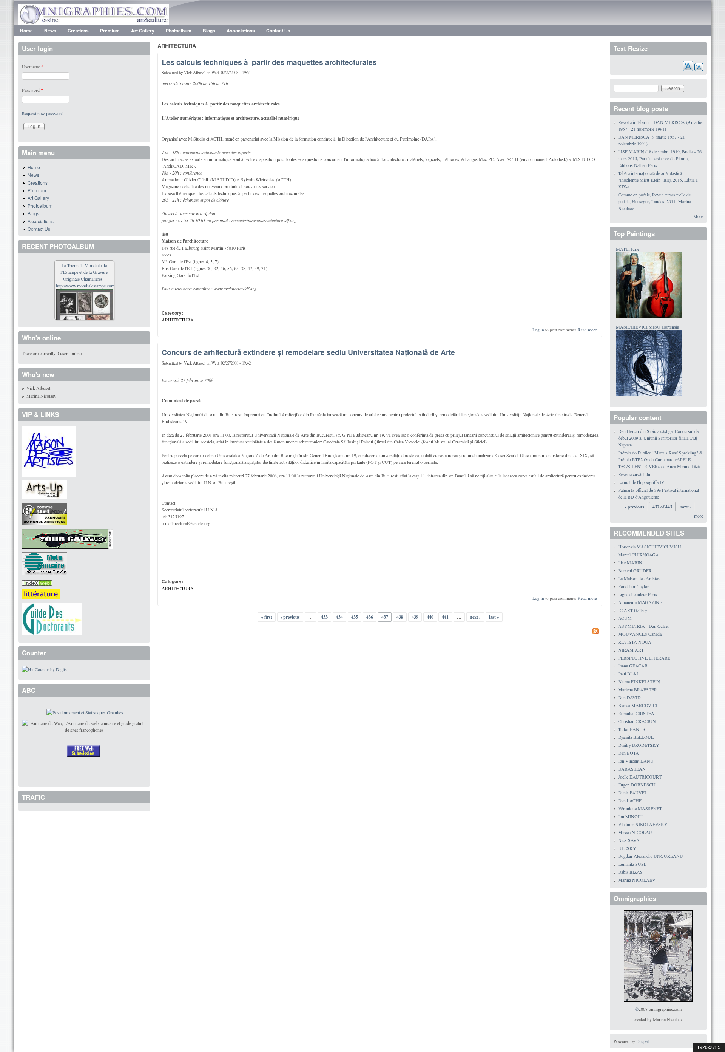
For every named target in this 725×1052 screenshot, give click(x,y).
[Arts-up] (44, 489)
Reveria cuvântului (634, 474)
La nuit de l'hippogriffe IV (641, 482)
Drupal (642, 1041)
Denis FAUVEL (632, 792)
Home (26, 30)
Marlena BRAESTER (637, 689)
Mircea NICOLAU (635, 832)
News (50, 30)
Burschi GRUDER (635, 570)
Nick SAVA (629, 840)
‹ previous (290, 617)
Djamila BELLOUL (636, 737)
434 (339, 617)
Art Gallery (142, 30)
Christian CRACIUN (637, 721)
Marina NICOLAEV (637, 880)
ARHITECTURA (178, 320)
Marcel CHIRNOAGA (638, 554)
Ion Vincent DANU (636, 761)
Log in (538, 329)
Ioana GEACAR (633, 666)
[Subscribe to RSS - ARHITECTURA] (380, 632)
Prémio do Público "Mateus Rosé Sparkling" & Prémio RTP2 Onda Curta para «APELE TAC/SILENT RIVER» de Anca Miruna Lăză (660, 459)
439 (415, 617)
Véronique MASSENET (640, 808)
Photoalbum (178, 30)
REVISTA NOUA (634, 642)
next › (475, 617)
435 (354, 617)
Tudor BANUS (631, 729)
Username (32, 66)
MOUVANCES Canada (640, 634)
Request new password (42, 113)
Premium (110, 30)
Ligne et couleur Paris (637, 594)
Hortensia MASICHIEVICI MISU (649, 547)
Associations (241, 30)
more (698, 516)
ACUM (625, 618)
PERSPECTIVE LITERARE (644, 658)
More (698, 216)
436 (369, 617)
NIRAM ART (631, 650)
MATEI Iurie (627, 249)
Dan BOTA (628, 753)
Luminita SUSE (632, 864)
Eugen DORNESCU (637, 785)
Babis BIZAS (630, 872)
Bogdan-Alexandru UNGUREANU (650, 856)
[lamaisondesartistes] (49, 451)
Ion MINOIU (630, 816)
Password (32, 90)
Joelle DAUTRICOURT (640, 777)
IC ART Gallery (632, 610)
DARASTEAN (632, 769)
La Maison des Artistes (639, 578)
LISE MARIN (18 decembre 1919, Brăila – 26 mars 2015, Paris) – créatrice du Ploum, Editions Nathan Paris (660, 158)
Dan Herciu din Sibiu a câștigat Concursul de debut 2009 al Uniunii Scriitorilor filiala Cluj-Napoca (658, 438)
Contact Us (278, 30)
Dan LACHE (630, 800)
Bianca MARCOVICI (637, 705)
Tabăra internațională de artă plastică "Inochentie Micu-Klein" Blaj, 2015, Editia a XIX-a (657, 180)
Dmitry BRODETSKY (638, 745)
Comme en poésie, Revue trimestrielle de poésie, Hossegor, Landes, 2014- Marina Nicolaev (654, 201)
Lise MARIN (630, 562)
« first (266, 617)
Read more (587, 329)
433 (324, 617)
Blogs (209, 30)
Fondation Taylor (633, 586)
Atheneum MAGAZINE (640, 602)
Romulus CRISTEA (636, 713)
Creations (78, 30)
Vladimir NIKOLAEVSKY (643, 824)
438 (399, 617)
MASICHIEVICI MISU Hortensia (647, 327)
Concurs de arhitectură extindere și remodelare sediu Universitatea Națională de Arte (308, 352)
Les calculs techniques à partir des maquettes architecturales (269, 62)
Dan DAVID (629, 697)
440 (430, 617)
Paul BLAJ (628, 673)
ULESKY (627, 848)
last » (494, 617)
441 (445, 617)
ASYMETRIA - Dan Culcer (643, 626)
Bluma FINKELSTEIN (639, 681)
